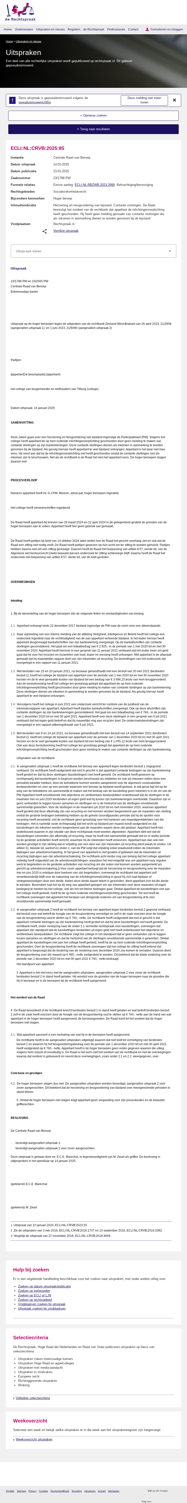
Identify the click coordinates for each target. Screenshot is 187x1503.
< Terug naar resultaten (93, 129)
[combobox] (93, 251)
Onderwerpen (24, 29)
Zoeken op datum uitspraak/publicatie (44, 1286)
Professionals (116, 29)
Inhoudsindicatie (23, 205)
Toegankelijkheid (59, 1491)
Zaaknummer (20, 178)
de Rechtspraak (93, 29)
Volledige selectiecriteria (33, 1398)
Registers (74, 29)
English (10, 1491)
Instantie (17, 157)
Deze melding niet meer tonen (144, 100)
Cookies (43, 1491)
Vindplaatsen (20, 224)
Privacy (32, 1491)
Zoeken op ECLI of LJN (34, 1295)
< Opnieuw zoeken (93, 115)
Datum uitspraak (23, 164)
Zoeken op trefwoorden (34, 1291)
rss (172, 1491)
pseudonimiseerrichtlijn (35, 102)
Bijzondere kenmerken (28, 198)
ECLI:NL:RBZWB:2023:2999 (95, 185)
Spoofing (77, 1491)
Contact (133, 29)
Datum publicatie (23, 171)
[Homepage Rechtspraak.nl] (18, 11)
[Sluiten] (174, 100)
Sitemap (21, 1491)
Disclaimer (113, 1491)
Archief (102, 1491)
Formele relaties (23, 185)
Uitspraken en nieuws (50, 29)
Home (8, 29)
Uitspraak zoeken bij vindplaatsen (41, 1308)
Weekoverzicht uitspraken (34, 1439)
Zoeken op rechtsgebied (35, 1300)
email (178, 1491)
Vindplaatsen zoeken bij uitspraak (41, 1304)
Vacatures (89, 1491)
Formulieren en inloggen (166, 29)
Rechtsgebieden (23, 191)
